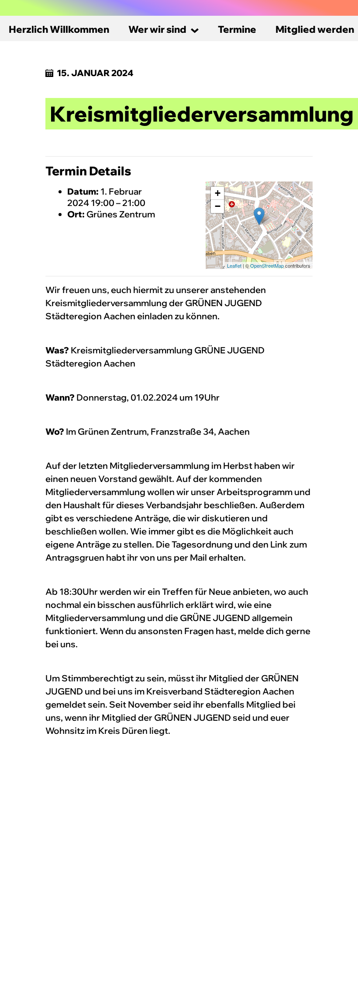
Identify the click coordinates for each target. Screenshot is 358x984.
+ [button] (217, 193)
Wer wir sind (157, 29)
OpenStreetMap (267, 265)
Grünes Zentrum (120, 214)
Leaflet (234, 265)
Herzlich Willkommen (59, 29)
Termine (237, 29)
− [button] (217, 206)
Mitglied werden (314, 29)
